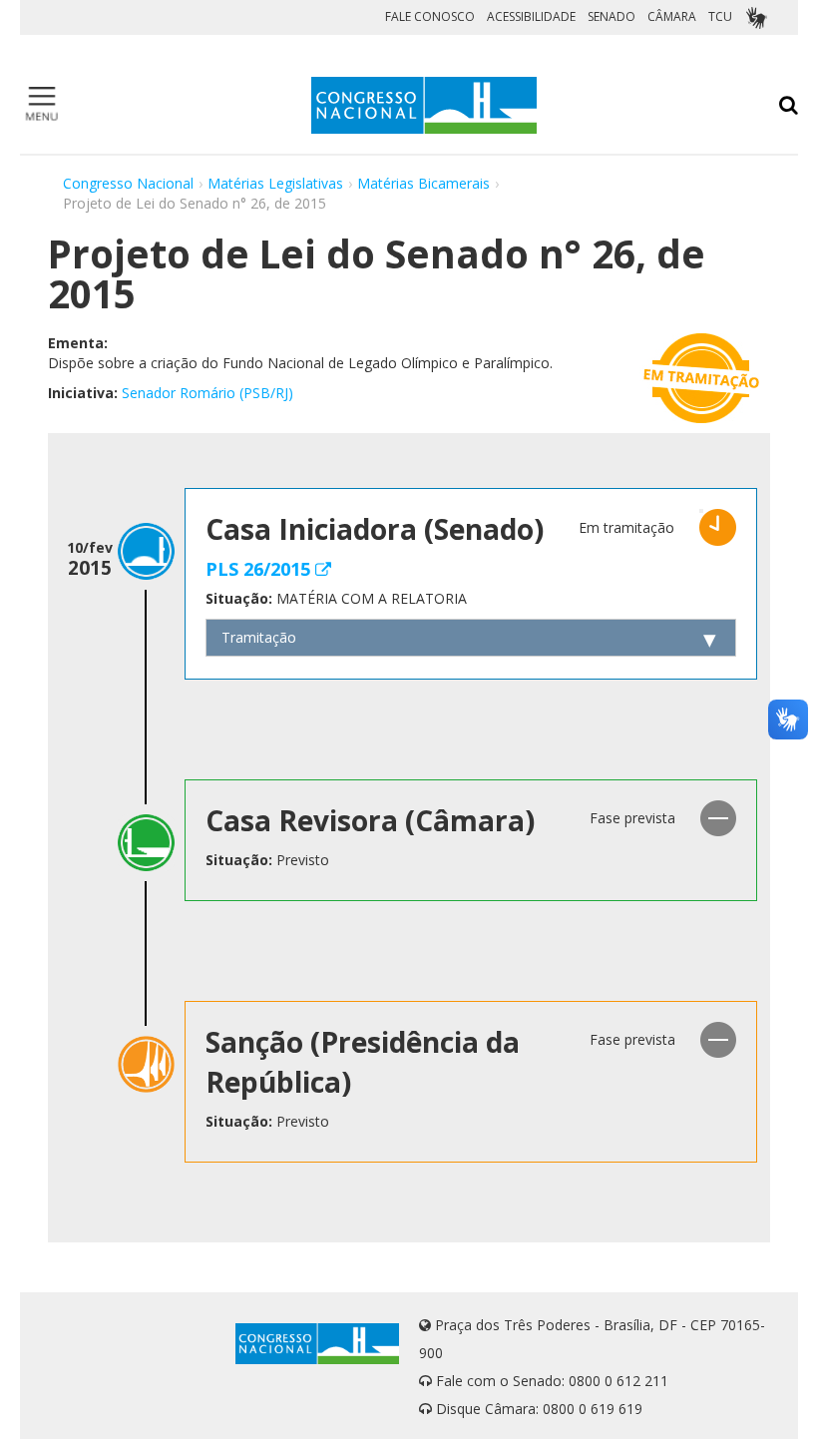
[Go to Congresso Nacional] (424, 105)
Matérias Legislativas (275, 183)
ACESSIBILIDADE (531, 16)
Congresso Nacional (128, 183)
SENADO (611, 16)
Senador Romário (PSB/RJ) (207, 392)
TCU (720, 16)
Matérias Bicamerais (423, 183)
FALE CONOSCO (430, 16)
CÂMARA (671, 16)
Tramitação (258, 637)
